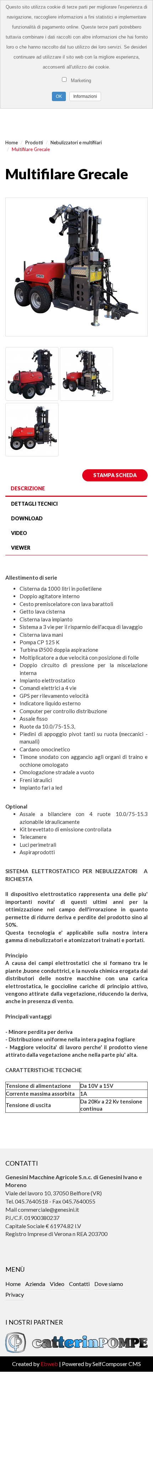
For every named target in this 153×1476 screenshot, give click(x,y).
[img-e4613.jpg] (32, 428)
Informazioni (85, 96)
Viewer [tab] (20, 548)
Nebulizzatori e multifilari (76, 142)
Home (11, 142)
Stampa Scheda (115, 475)
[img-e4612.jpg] (32, 373)
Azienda (35, 1283)
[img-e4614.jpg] (76, 266)
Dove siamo (108, 1283)
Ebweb (49, 1363)
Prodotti (34, 142)
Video (57, 1283)
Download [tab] (27, 518)
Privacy (14, 1294)
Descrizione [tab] (28, 488)
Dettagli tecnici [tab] (34, 504)
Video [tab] (19, 533)
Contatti (79, 1283)
